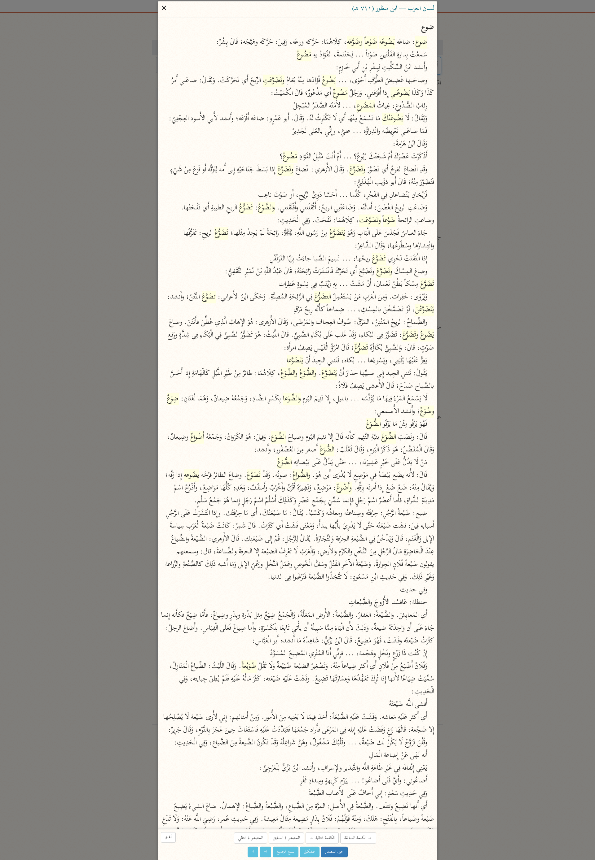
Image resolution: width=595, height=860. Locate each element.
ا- (253, 851)
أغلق (168, 837)
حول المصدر (334, 851)
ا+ (265, 851)
